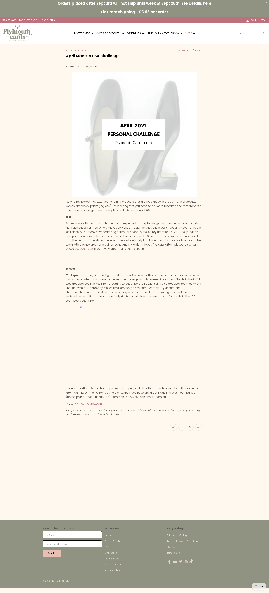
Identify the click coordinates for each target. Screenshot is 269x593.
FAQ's (108, 547)
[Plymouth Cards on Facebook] (169, 562)
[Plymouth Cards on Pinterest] (180, 562)
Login (253, 20)
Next (198, 50)
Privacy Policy (112, 570)
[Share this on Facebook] (181, 427)
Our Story (172, 547)
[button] (84, 33)
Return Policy (112, 558)
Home (108, 535)
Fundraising (173, 552)
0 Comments (90, 66)
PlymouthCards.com (89, 403)
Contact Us (111, 552)
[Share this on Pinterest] (190, 427)
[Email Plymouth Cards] (196, 562)
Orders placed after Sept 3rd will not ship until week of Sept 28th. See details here (134, 3)
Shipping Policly (113, 564)
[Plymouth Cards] (17, 33)
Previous (186, 50)
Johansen (86, 249)
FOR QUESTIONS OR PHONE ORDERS (37, 20)
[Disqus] (134, 477)
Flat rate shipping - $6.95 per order (134, 11)
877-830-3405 (9, 20)
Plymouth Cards (60, 581)
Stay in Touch (112, 541)
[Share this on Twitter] (173, 427)
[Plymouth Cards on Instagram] (186, 562)
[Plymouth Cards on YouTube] (175, 562)
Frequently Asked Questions (182, 541)
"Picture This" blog (177, 535)
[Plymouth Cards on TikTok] (191, 561)
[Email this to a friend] (198, 427)
